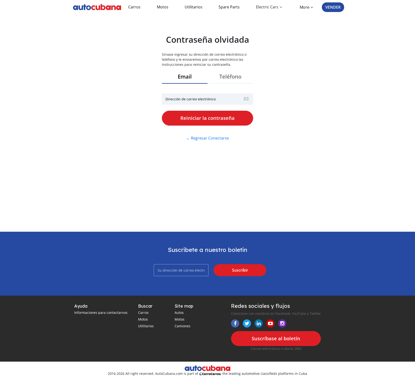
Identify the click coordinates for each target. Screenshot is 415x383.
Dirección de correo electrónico (190, 99)
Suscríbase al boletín (276, 338)
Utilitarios (193, 7)
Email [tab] (185, 76)
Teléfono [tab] (230, 76)
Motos (162, 7)
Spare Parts (229, 7)
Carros (134, 7)
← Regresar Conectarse (207, 138)
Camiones (182, 326)
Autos (179, 312)
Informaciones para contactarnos (101, 312)
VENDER (333, 7)
